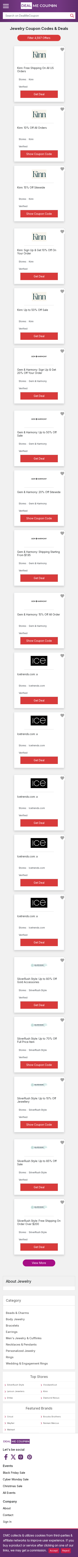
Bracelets (12, 1325)
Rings (9, 1357)
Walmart (11, 1429)
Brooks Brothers (52, 1416)
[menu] (6, 6)
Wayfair (10, 1423)
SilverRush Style (15, 1384)
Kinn (45, 1391)
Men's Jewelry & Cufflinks (23, 1338)
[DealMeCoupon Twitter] (13, 1457)
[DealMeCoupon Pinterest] (29, 1457)
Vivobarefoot (50, 1384)
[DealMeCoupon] (16, 1443)
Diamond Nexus (51, 1397)
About (7, 1508)
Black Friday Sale (14, 1472)
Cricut (10, 1416)
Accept (54, 1550)
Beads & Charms (17, 1313)
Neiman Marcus (51, 1423)
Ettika (10, 1397)
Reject (65, 1550)
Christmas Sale (12, 1486)
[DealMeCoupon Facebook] (6, 1457)
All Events (9, 1493)
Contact (8, 1515)
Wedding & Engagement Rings (27, 1363)
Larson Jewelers (15, 1391)
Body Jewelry (15, 1319)
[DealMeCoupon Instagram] (21, 1457)
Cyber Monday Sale (16, 1479)
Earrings (11, 1332)
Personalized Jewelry (20, 1351)
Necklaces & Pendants (21, 1344)
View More (39, 1263)
